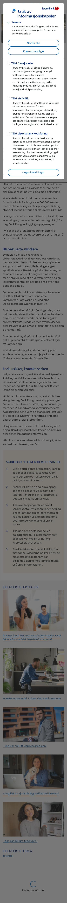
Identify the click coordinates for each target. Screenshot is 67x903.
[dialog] (33, 91)
